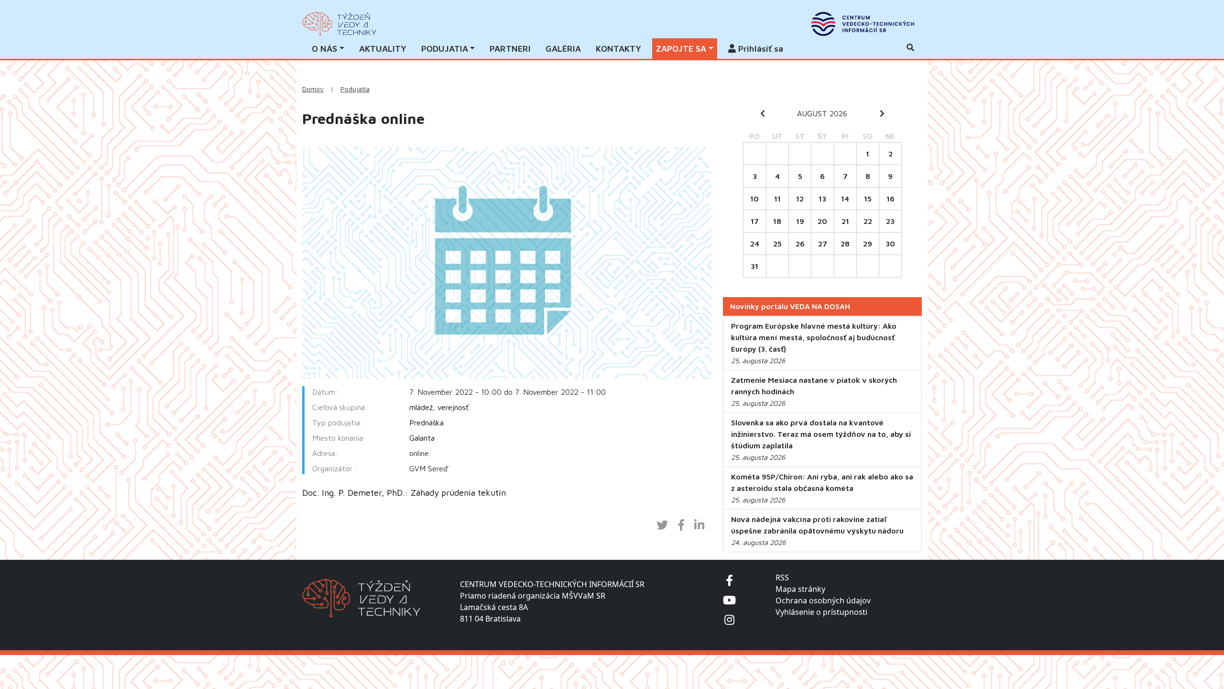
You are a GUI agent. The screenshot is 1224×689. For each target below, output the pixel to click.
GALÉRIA (563, 49)
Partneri (510, 49)
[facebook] (729, 580)
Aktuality (382, 49)
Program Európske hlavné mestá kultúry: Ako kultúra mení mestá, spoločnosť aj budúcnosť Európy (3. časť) (813, 337)
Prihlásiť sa (759, 49)
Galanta (422, 437)
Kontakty (618, 49)
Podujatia (355, 89)
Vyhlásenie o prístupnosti (821, 612)
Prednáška (426, 422)
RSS (782, 577)
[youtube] (729, 600)
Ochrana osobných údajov (823, 600)
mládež (421, 407)
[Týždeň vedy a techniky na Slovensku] (339, 24)
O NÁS (324, 49)
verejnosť (453, 407)
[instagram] (729, 619)
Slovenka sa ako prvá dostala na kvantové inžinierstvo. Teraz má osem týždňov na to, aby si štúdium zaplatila (821, 434)
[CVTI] (862, 24)
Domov (313, 89)
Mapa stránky (800, 589)
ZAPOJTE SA (681, 49)
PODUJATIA (444, 49)
